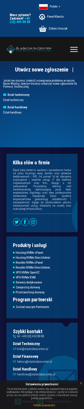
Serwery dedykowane (29, 282)
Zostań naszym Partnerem (32, 307)
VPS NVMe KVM (26, 277)
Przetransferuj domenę (30, 292)
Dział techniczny (17, 94)
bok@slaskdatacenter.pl (32, 349)
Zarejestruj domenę (28, 287)
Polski (54, 6)
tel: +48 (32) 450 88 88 (30, 336)
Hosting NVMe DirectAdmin (33, 257)
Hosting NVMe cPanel (29, 252)
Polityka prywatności (44, 405)
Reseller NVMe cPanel (29, 262)
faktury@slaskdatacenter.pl (34, 362)
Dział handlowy (16, 107)
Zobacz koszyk (58, 28)
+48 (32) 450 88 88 (20, 20)
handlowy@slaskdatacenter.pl (36, 374)
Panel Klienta (55, 17)
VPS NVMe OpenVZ (28, 272)
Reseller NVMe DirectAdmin (33, 267)
